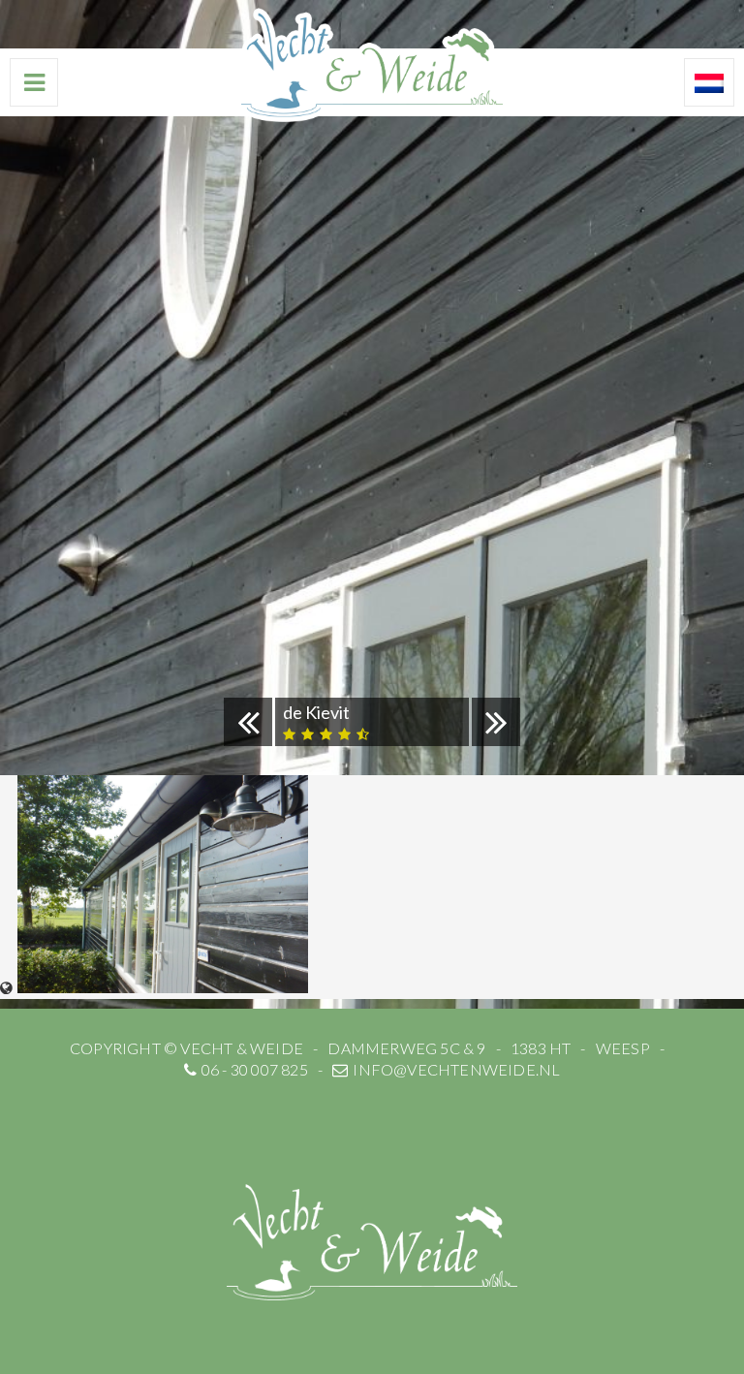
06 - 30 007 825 (255, 1069)
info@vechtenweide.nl (456, 1069)
